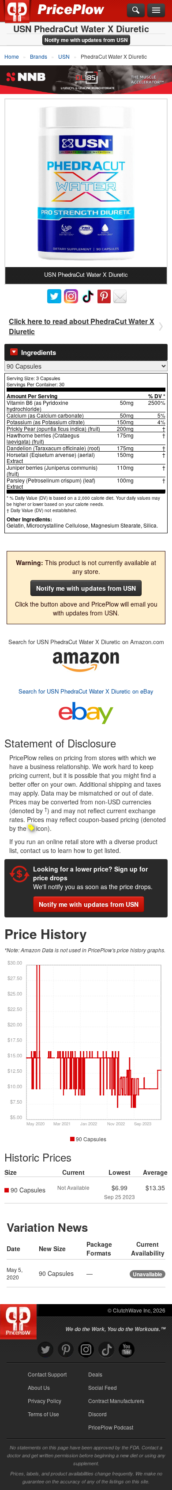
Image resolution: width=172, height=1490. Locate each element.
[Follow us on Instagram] (86, 1350)
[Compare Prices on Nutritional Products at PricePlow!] (20, 1319)
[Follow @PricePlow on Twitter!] (45, 1350)
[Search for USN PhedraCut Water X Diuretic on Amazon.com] (86, 660)
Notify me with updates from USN (86, 40)
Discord (97, 1414)
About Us (39, 1387)
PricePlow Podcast (110, 1427)
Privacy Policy (44, 1400)
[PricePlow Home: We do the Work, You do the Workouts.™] (23, 17)
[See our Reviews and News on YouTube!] (127, 1350)
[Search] (136, 11)
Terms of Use (43, 1414)
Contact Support (47, 1374)
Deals (95, 1374)
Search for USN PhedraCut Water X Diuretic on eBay (86, 691)
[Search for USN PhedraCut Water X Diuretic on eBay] (86, 711)
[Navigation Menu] (156, 11)
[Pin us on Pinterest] (66, 1350)
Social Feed (102, 1387)
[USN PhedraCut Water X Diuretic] (86, 183)
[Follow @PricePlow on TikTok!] (106, 1350)
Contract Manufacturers (116, 1400)
